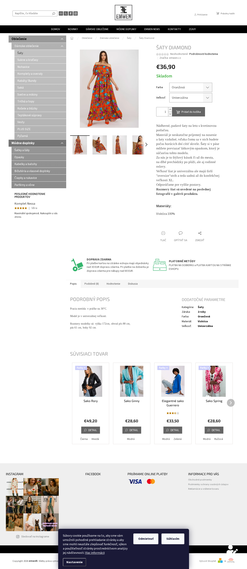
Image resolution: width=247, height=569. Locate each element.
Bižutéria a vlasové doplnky (32, 171)
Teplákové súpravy (29, 115)
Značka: (170, 58)
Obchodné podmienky (200, 479)
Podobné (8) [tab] (92, 284)
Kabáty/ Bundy (26, 81)
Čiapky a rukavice (25, 178)
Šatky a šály (21, 150)
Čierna (84, 439)
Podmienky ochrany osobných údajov (208, 484)
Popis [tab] (73, 284)
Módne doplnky (23, 143)
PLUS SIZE (24, 129)
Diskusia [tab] (133, 284)
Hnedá (95, 439)
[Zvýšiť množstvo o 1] (170, 109)
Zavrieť (182, 225)
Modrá (131, 439)
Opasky (19, 157)
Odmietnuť (145, 539)
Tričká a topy (25, 101)
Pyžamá (22, 136)
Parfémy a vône (24, 185)
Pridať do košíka (191, 111)
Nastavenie (74, 562)
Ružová (218, 439)
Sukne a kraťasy (27, 60)
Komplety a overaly (30, 74)
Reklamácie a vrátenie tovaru (203, 489)
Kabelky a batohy (25, 164)
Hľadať (53, 13)
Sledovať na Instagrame (35, 537)
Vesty (20, 122)
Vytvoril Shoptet (207, 561)
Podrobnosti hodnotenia (203, 54)
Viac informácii (95, 553)
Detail (92, 430)
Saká (20, 87)
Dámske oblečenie (26, 46)
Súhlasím (172, 539)
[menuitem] (55, 29)
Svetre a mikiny (27, 94)
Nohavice (23, 67)
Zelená (178, 439)
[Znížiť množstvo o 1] (170, 114)
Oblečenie (19, 39)
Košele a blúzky (27, 108)
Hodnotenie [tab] (113, 284)
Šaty (20, 53)
